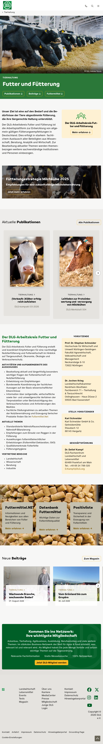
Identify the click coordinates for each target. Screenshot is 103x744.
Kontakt (6, 732)
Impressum (26, 732)
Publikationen (12, 93)
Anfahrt (15, 732)
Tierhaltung (9, 12)
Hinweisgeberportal (57, 732)
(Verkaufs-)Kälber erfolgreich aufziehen (27, 300)
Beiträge (33, 93)
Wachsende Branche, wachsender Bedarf (22, 595)
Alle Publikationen (89, 222)
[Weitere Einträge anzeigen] (98, 273)
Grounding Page (76, 732)
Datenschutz (40, 732)
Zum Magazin (91, 558)
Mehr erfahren (80, 132)
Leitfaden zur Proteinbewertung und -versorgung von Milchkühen (76, 301)
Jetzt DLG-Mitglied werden (51, 662)
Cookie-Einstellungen (12, 738)
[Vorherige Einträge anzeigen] (5, 273)
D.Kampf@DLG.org (75, 469)
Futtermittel (53, 93)
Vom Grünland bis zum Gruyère (72, 595)
